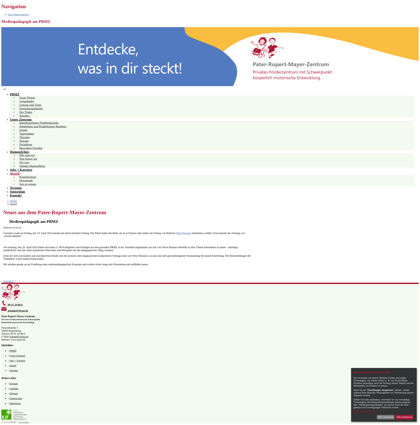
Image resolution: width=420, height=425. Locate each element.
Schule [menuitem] (23, 130)
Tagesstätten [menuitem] (26, 133)
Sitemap (13, 393)
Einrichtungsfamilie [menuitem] (31, 108)
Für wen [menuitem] (24, 162)
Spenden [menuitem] (24, 115)
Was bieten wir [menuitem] (28, 158)
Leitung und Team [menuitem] (30, 104)
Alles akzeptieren (404, 417)
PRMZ (13, 350)
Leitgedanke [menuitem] (26, 101)
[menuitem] (16, 94)
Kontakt (13, 383)
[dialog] (384, 395)
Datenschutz (15, 398)
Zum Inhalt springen (18, 14)
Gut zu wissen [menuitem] (27, 184)
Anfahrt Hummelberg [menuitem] (32, 166)
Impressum (15, 403)
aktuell (12, 365)
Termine (13, 370)
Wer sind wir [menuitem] (27, 155)
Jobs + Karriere (17, 360)
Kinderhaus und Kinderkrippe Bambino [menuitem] (42, 126)
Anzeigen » (9, 281)
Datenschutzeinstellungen (365, 411)
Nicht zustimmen (385, 417)
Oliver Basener (183, 233)
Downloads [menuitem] (26, 180)
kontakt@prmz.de (19, 336)
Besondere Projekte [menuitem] (30, 148)
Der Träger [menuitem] (25, 112)
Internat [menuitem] (24, 140)
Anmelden (23, 422)
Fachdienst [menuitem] (25, 144)
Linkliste (13, 388)
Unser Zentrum (17, 355)
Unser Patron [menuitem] (27, 97)
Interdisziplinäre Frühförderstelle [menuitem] (39, 122)
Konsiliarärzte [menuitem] (27, 176)
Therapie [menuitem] (24, 137)
